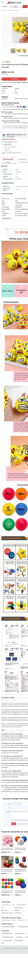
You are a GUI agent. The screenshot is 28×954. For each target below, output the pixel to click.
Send (14, 823)
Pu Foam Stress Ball (7, 940)
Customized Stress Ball (8, 937)
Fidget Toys (11, 10)
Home (2, 10)
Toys (6, 10)
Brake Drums (4, 910)
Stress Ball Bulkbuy (19, 940)
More (2, 943)
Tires (2, 907)
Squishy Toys (17, 10)
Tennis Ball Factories (19, 933)
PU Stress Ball (18, 913)
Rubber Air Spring (18, 907)
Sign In (3, 152)
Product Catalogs (22, 904)
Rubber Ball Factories (7, 933)
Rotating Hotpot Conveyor (7, 913)
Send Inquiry (14, 79)
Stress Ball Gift (19, 937)
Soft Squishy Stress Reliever (9, 926)
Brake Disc (17, 910)
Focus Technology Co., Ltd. (18, 948)
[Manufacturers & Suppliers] (14, 2)
